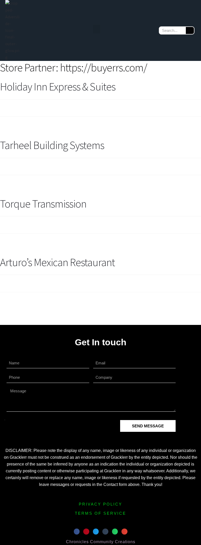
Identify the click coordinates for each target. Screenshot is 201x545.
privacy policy (100, 504)
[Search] (190, 30)
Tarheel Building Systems (52, 145)
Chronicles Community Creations (100, 542)
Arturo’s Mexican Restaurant (57, 262)
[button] (96, 29)
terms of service (100, 513)
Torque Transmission (43, 203)
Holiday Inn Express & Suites (57, 86)
